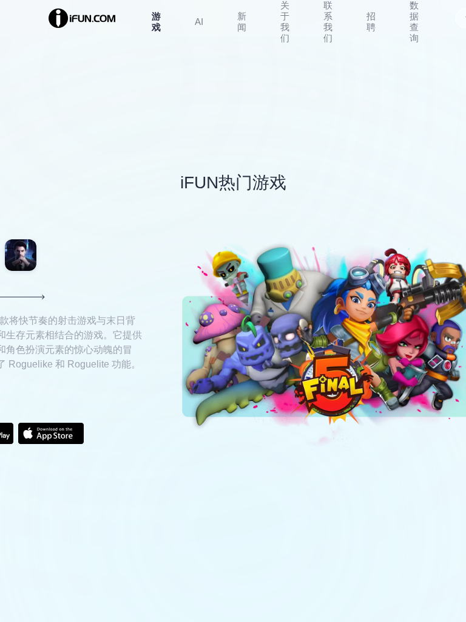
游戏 (156, 21)
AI (199, 21)
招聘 (371, 21)
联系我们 (328, 21)
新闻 (241, 21)
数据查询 (414, 21)
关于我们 (284, 21)
